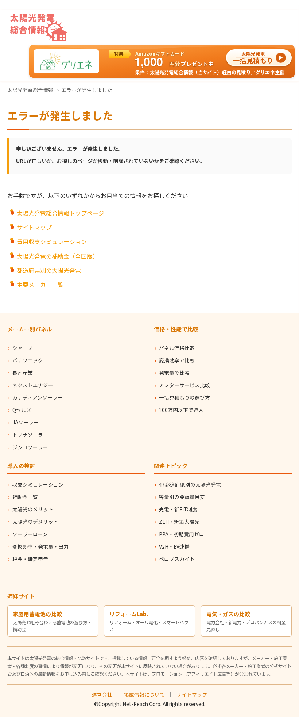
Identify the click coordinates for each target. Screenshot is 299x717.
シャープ (22, 347)
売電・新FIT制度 (178, 509)
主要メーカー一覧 (40, 284)
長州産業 (22, 372)
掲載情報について (144, 694)
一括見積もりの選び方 (184, 397)
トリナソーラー (30, 434)
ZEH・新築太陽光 (179, 521)
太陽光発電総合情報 (30, 90)
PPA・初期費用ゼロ (181, 534)
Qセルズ (21, 409)
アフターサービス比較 (184, 385)
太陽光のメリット (32, 509)
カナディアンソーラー (37, 397)
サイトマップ (34, 227)
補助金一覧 (25, 496)
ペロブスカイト (177, 558)
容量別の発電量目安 (182, 496)
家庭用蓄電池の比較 (37, 614)
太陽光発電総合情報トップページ (60, 213)
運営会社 (102, 694)
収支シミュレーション (37, 484)
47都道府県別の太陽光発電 (190, 484)
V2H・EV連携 (174, 546)
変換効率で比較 (177, 360)
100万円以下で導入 (181, 409)
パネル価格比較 (177, 347)
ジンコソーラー (30, 447)
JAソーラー (25, 422)
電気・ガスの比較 (228, 614)
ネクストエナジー (32, 385)
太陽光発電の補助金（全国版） (57, 256)
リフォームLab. (128, 614)
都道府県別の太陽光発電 (49, 270)
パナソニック (27, 360)
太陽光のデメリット (35, 521)
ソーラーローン (30, 534)
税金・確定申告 (30, 558)
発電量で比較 (174, 372)
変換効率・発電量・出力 (40, 546)
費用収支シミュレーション (52, 241)
